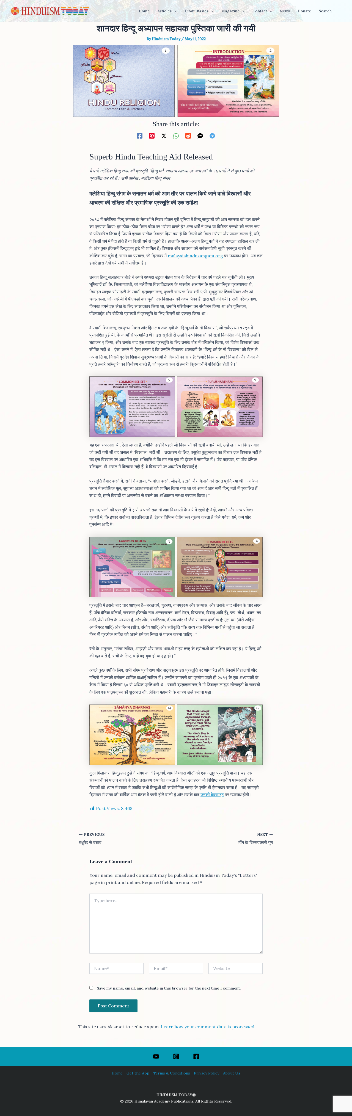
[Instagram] (176, 1056)
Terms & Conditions (171, 1073)
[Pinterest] (152, 136)
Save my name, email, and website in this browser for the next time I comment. (169, 988)
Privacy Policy (206, 1073)
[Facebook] (139, 136)
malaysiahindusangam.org (195, 255)
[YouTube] (156, 1056)
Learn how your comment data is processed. (208, 1026)
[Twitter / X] (164, 136)
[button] (174, 11)
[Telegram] (212, 136)
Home (117, 1073)
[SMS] (200, 136)
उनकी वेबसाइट (212, 794)
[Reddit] (188, 136)
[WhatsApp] (176, 136)
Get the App (138, 1073)
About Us (231, 1073)
